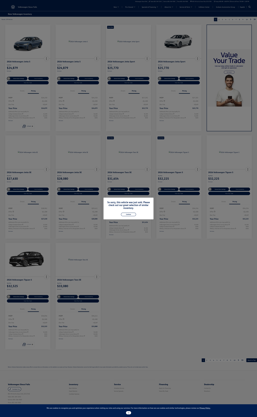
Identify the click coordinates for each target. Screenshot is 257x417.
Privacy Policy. (205, 408)
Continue (128, 214)
